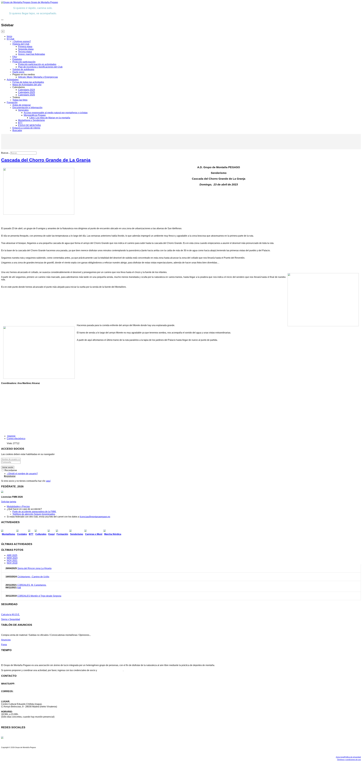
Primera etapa (25, 46)
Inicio (9, 36)
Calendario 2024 (26, 90)
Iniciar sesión (7, 467)
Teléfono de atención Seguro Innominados (33, 514)
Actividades (13, 79)
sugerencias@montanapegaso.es (18, 696)
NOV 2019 (12, 563)
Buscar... (5, 153)
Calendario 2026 (26, 95)
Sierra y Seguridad (10, 619)
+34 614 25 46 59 (10, 686)
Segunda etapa (26, 49)
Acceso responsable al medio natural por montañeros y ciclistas (56, 112)
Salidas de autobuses (23, 69)
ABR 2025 (12, 555)
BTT (20, 123)
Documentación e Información (27, 107)
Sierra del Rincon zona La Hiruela (34, 568)
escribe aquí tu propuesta (110, 670)
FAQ (14, 56)
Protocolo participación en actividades (37, 64)
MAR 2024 (12, 558)
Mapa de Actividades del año (26, 84)
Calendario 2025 (26, 92)
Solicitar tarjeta (8, 501)
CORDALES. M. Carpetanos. (31, 585)
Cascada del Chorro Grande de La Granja (45, 160)
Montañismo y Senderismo (31, 120)
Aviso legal (340, 757)
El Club (10, 39)
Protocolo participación (23, 62)
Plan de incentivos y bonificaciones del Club (40, 67)
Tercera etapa (25, 51)
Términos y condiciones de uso (349, 760)
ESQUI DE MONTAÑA (29, 125)
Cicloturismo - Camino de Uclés (33, 576)
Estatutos (17, 59)
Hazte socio (18, 72)
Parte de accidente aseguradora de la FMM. (34, 511)
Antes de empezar (21, 105)
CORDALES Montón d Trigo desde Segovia (39, 596)
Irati (19, 587)
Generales (23, 110)
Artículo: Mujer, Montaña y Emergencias (38, 77)
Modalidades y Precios (18, 506)
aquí (48, 481)
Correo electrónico (16, 438)
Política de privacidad (352, 757)
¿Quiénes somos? (21, 41)
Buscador (17, 130)
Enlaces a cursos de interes (26, 128)
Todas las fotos (19, 100)
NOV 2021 (12, 560)
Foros (4, 644)
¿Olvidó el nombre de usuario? (22, 473)
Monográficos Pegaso (35, 115)
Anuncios (6, 640)
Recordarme (10, 470)
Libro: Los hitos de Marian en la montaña (49, 118)
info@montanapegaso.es (13, 694)
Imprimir (11, 436)
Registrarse (10, 476)
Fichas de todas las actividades (28, 82)
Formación (12, 102)
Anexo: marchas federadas (31, 54)
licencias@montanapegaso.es (95, 516)
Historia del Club (20, 44)
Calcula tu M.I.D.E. (10, 614)
